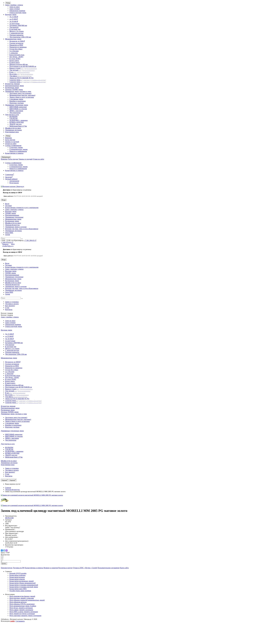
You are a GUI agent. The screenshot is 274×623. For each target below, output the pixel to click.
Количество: (5, 555)
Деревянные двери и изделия (15, 227)
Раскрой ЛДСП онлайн (17, 573)
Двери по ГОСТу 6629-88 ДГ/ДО (21, 78)
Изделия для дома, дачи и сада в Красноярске (21, 229)
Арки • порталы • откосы (14, 209)
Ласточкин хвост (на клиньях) (20, 93)
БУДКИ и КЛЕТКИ (16, 122)
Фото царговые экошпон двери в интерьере (25, 615)
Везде (7, 204)
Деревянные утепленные (14, 217)
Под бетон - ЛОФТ (16, 57)
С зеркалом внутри (16, 33)
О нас (7, 308)
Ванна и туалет (23, 68)
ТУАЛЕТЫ (13, 118)
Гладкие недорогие (16, 43)
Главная (8, 488)
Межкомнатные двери (13, 39)
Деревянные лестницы (13, 130)
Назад (8, 3)
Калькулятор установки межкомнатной (23, 585)
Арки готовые (14, 9)
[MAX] (6, 550)
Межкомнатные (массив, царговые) (22, 95)
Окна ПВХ (9, 233)
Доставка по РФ (19, 568)
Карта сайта (124, 568)
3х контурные (14, 23)
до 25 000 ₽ (13, 19)
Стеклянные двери (16, 99)
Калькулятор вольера (17, 577)
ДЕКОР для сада (15, 124)
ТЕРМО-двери (10, 213)
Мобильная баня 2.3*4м (18, 126)
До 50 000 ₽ (13, 21)
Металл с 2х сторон (16, 31)
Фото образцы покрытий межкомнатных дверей (27, 600)
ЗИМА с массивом (16, 111)
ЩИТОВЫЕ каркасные (18, 107)
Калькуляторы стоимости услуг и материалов (21, 207)
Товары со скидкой (12, 142)
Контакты (8, 309)
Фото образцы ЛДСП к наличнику (22, 604)
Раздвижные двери (12, 87)
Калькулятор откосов (17, 579)
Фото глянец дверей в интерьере (21, 610)
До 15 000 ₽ (13, 17)
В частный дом (14, 29)
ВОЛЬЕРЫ (13, 116)
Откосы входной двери (17, 12)
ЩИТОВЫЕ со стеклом (18, 109)
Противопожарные (12, 215)
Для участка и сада (12, 114)
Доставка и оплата (12, 304)
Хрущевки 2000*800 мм (18, 25)
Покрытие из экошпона (18, 47)
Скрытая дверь (27, 80)
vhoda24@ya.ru (7, 246)
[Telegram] (4, 550)
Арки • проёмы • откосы (14, 5)
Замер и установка (12, 302)
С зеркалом (13, 53)
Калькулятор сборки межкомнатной (22, 583)
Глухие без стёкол (15, 49)
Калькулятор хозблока (17, 575)
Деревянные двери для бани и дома (18, 91)
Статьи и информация (13, 145)
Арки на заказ (14, 7)
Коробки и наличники (17, 101)
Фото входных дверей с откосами (21, 598)
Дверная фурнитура (12, 225)
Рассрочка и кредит (65, 568)
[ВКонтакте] (2, 550)
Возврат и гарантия (51, 568)
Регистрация (14, 183)
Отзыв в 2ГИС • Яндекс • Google (85, 568)
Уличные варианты (16, 35)
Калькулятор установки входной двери (23, 587)
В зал (19, 72)
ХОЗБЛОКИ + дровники (18, 120)
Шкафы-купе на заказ (13, 128)
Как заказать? (10, 306)
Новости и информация (18, 151)
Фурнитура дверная (12, 84)
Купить (4, 563)
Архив (7, 234)
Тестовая (8, 206)
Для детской (22, 70)
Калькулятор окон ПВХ (18, 589)
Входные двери (10, 14)
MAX (13, 244)
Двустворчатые (15, 113)
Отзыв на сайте (10, 144)
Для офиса (20, 76)
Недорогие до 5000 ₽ (17, 41)
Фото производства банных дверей (22, 596)
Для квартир (14, 27)
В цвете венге (14, 62)
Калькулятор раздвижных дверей (21, 581)
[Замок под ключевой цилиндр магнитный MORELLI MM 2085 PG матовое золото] (32, 495)
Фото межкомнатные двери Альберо (22, 606)
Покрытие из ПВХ (16, 45)
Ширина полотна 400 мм (18, 64)
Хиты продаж (10, 140)
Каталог (7, 315)
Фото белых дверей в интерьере (21, 608)
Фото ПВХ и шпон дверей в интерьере (23, 612)
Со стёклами (14, 51)
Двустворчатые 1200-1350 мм (20, 37)
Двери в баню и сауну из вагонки (21, 97)
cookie (12, 621)
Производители (6, 568)
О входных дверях (16, 147)
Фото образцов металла (18, 602)
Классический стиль (16, 55)
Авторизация (14, 181)
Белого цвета (14, 60)
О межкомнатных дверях (18, 149)
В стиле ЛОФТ (14, 59)
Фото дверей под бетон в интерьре (22, 614)
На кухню (21, 74)
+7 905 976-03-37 (7, 242)
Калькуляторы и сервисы (14, 153)
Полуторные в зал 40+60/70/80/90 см (22, 66)
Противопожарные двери (14, 86)
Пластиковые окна (12, 132)
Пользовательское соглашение (109, 568)
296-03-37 (30, 240)
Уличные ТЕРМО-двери (14, 89)
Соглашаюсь (20, 621)
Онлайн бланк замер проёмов (20, 591)
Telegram (5, 244)
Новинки (8, 138)
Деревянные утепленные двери (16, 105)
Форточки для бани (16, 103)
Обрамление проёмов (17, 11)
